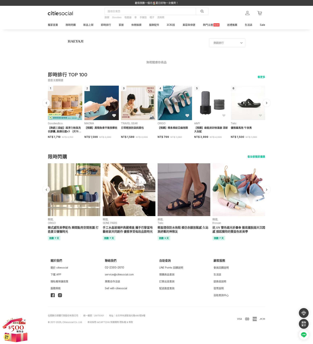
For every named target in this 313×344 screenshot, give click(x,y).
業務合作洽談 (112, 281)
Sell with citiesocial (116, 288)
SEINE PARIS (110, 222)
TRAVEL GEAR (129, 123)
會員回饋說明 (221, 267)
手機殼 (143, 17)
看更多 (261, 76)
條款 (131, 322)
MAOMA (89, 123)
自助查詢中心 (221, 295)
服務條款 (56, 288)
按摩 (107, 17)
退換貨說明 (220, 281)
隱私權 (123, 322)
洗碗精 (160, 17)
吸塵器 (128, 17)
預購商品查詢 (166, 274)
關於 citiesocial (59, 267)
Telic (234, 123)
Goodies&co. (55, 123)
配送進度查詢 (166, 288)
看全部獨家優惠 (256, 156)
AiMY (197, 123)
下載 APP (56, 274)
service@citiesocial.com (119, 274)
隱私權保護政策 (59, 281)
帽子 (152, 17)
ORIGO (162, 123)
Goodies (117, 17)
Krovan (216, 222)
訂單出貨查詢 (166, 281)
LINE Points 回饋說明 (171, 267)
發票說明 (219, 288)
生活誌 (217, 274)
